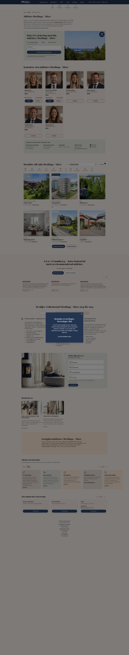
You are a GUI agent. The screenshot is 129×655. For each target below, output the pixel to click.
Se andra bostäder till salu (64, 336)
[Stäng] (82, 314)
